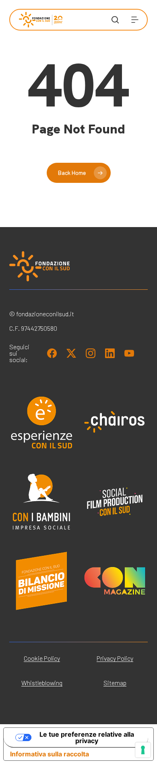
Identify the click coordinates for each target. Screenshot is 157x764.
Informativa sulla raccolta (49, 754)
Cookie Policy (42, 658)
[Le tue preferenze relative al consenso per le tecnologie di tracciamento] (143, 750)
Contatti (29, 251)
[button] (135, 20)
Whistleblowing (41, 682)
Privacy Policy (115, 658)
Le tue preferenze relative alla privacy (86, 737)
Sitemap (114, 682)
